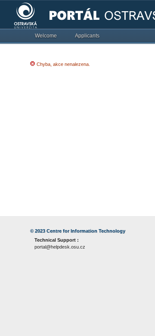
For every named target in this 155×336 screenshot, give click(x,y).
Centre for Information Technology (85, 230)
